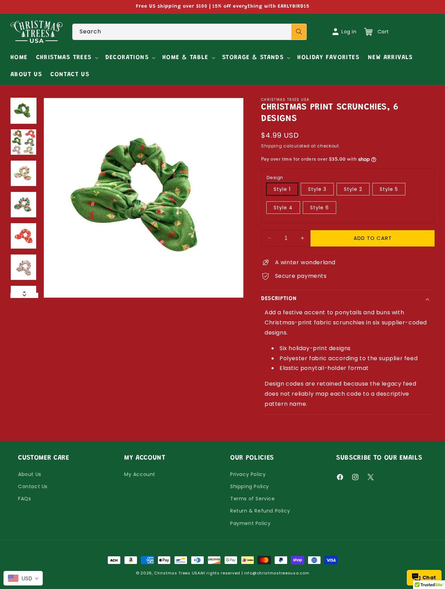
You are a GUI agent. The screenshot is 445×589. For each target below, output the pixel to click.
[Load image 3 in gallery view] (23, 173)
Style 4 (283, 207)
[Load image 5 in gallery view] (23, 236)
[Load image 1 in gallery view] (23, 111)
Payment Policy (250, 523)
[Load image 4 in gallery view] (23, 205)
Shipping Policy (249, 486)
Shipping (271, 146)
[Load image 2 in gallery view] (23, 142)
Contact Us (33, 486)
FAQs (24, 498)
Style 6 (319, 207)
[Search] (299, 32)
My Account (139, 474)
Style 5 (389, 189)
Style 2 (353, 189)
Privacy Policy (248, 474)
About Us (29, 474)
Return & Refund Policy (260, 510)
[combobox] (190, 32)
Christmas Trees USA (177, 573)
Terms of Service (252, 498)
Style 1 (282, 189)
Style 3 (317, 189)
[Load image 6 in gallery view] (23, 267)
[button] (66, 57)
